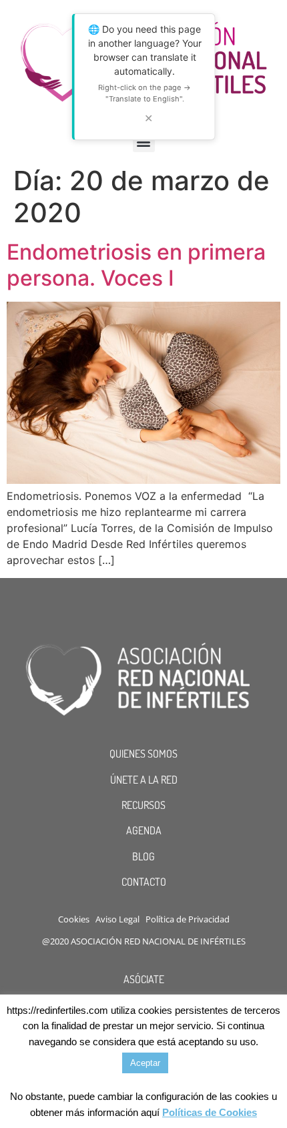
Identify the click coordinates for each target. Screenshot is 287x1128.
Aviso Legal (117, 919)
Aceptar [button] (145, 1063)
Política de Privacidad (188, 919)
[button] (144, 141)
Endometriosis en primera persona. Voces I (136, 264)
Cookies (73, 919)
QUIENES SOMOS (143, 753)
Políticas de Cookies (209, 1112)
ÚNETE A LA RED (144, 779)
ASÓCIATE (143, 979)
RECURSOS (143, 805)
